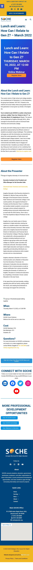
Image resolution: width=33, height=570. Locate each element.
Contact (15, 501)
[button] (2, 6)
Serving (15, 494)
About (15, 499)
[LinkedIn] (5, 383)
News (15, 496)
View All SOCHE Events (9, 418)
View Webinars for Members (11, 428)
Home (15, 492)
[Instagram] (28, 383)
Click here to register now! (23, 151)
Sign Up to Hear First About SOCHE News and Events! (16, 360)
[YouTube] (16, 391)
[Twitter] (20, 383)
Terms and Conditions (21, 558)
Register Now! (16, 75)
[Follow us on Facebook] (13, 383)
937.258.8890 (22, 345)
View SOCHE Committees (10, 423)
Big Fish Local (25, 555)
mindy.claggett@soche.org (11, 347)
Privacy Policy (10, 558)
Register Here (16, 159)
